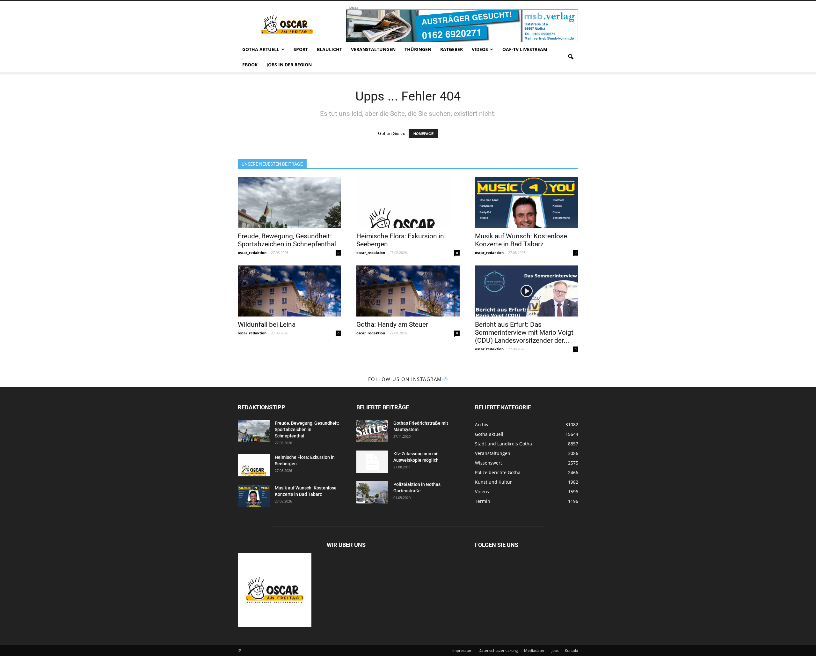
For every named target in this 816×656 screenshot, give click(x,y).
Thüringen (417, 49)
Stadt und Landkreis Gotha (503, 444)
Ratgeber (451, 49)
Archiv (481, 424)
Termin (482, 501)
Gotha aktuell (260, 49)
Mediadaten (534, 650)
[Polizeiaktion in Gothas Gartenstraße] (372, 492)
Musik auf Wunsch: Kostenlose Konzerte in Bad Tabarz (521, 240)
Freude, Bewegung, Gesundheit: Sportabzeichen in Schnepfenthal (287, 240)
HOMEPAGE (423, 134)
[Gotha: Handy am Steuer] (408, 291)
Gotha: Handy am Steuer (392, 324)
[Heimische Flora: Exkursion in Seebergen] (408, 202)
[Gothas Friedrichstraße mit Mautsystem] (372, 431)
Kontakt (571, 650)
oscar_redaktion (252, 252)
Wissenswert (488, 463)
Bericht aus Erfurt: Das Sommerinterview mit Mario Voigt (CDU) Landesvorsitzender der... (524, 332)
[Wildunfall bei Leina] (289, 291)
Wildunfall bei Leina (266, 324)
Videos (480, 49)
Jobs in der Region (289, 65)
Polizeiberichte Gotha (498, 472)
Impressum (462, 650)
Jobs (555, 650)
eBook (250, 65)
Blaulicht (329, 49)
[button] (570, 57)
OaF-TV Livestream (524, 49)
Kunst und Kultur (493, 482)
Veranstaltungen (373, 49)
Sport (301, 49)
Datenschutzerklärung (498, 650)
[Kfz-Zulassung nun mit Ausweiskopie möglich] (372, 462)
